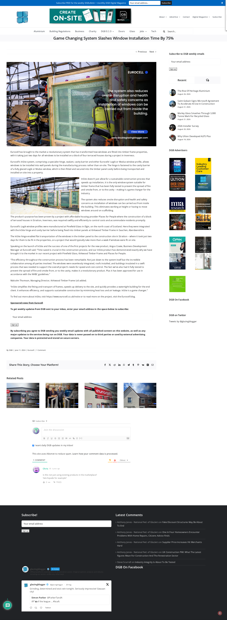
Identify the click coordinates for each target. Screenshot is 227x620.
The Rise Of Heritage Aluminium (194, 90)
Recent (182, 80)
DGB (11, 350)
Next (151, 51)
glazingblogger (37, 584)
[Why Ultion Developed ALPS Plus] (172, 136)
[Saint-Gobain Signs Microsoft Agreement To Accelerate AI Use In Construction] (172, 102)
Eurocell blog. (128, 296)
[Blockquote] (66, 438)
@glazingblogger (56, 585)
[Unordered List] (63, 438)
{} (77, 438)
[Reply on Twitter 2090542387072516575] (31, 608)
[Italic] (48, 438)
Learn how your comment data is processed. (95, 453)
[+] (80, 438)
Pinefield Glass (74, 226)
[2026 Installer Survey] (172, 125)
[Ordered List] (59, 438)
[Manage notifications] (220, 613)
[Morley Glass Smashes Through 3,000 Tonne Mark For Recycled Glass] (172, 114)
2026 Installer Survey (188, 126)
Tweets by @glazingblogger (183, 321)
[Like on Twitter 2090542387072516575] (42, 608)
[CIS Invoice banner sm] (91, 9)
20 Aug (68, 585)
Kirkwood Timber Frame (103, 230)
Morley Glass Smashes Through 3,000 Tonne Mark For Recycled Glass (197, 115)
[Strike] (55, 438)
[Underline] (51, 438)
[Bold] (44, 438)
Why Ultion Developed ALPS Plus (194, 136)
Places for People (107, 216)
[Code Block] (70, 438)
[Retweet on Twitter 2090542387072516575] (36, 608)
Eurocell (15, 151)
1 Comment (41, 350)
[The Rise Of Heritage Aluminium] (172, 90)
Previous (142, 51)
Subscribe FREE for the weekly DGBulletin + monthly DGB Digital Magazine (91, 3)
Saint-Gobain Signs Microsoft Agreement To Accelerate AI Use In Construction (198, 102)
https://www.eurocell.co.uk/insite (63, 296)
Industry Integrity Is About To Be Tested (155, 562)
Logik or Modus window (39, 169)
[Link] (74, 438)
